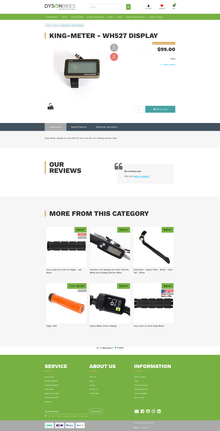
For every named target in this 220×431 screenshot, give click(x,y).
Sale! (119, 17)
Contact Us (93, 389)
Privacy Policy (83, 416)
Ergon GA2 (51, 326)
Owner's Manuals (51, 381)
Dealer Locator (140, 377)
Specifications (79, 127)
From (76, 286)
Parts (110, 17)
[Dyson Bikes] (60, 7)
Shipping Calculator (106, 127)
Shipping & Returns (141, 389)
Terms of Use (139, 397)
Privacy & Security (141, 385)
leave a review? (141, 176)
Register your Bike (52, 393)
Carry (64, 17)
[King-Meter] (173, 59)
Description (55, 127)
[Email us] (137, 411)
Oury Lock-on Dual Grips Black (148, 326)
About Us (92, 377)
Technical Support (52, 385)
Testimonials (94, 393)
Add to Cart (161, 109)
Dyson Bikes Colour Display (103, 326)
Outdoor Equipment (95, 17)
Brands (92, 385)
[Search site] (128, 7)
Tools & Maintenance (135, 17)
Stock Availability (140, 393)
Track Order (49, 389)
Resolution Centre (51, 397)
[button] (167, 65)
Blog (91, 381)
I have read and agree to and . (67, 416)
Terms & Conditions (69, 416)
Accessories (51, 17)
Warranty (48, 402)
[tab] (55, 127)
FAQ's (136, 381)
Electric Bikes (77, 17)
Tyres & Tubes (155, 17)
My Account (49, 377)
